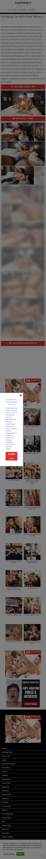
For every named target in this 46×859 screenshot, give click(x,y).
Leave (11, 458)
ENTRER (11, 454)
